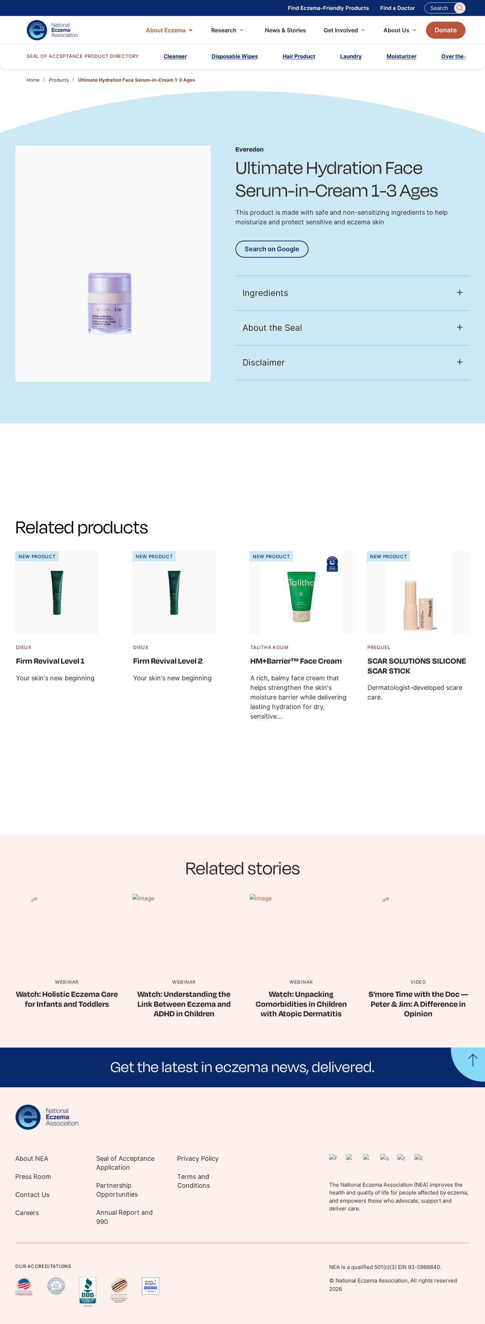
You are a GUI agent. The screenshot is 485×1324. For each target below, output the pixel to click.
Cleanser (175, 56)
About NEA (31, 1158)
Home (33, 80)
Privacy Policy (198, 1158)
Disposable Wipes (235, 56)
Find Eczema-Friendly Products (328, 8)
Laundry (351, 56)
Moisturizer (401, 56)
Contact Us (32, 1194)
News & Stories (285, 30)
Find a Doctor (397, 8)
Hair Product (299, 56)
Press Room (33, 1176)
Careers (27, 1212)
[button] (242, 1067)
